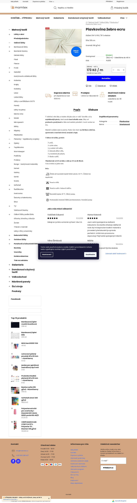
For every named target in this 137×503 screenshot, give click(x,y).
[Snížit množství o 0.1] (113, 69)
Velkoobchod (19, 276)
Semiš (16, 177)
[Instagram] (18, 461)
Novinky (17, 248)
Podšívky (17, 156)
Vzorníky (18, 252)
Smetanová (125, 124)
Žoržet (16, 223)
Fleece (16, 63)
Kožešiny (17, 89)
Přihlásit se (108, 468)
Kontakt (25, 2)
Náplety (17, 130)
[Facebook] (13, 461)
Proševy (17, 160)
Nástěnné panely (21, 281)
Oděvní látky (19, 43)
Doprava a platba (39, 2)
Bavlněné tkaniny (21, 51)
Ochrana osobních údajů (79, 461)
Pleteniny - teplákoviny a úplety (26, 139)
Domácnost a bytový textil (23, 271)
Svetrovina (18, 193)
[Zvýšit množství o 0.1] (123, 69)
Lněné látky (18, 97)
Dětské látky (19, 55)
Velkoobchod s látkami (79, 466)
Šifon (16, 202)
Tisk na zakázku (21, 260)
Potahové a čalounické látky (26, 244)
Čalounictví (75, 472)
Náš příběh (14, 2)
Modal (16, 118)
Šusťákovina (18, 189)
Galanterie (18, 264)
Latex (16, 93)
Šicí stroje (17, 286)
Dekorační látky (21, 235)
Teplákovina (19, 147)
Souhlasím (90, 254)
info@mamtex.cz (22, 451)
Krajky (16, 84)
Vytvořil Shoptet (120, 501)
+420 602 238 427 (22, 455)
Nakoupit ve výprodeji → (10, 499)
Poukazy (16, 291)
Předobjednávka (21, 38)
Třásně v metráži (20, 227)
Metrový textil (19, 29)
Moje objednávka (77, 483)
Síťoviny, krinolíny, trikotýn (24, 218)
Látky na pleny (19, 110)
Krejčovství (74, 480)
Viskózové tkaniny (21, 210)
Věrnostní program (77, 469)
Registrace (120, 1)
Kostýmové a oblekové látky (25, 76)
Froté (16, 68)
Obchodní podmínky (78, 458)
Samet (16, 168)
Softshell (17, 185)
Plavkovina (18, 135)
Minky (16, 126)
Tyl (15, 206)
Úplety (16, 143)
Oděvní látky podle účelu (24, 214)
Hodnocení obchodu (78, 464)
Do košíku (106, 78)
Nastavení (46, 254)
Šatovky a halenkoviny (23, 197)
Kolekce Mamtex (21, 256)
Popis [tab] (77, 109)
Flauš (16, 59)
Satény (16, 172)
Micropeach (19, 122)
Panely (16, 105)
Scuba (16, 181)
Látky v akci (19, 34)
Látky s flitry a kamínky (23, 231)
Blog (72, 478)
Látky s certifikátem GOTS (24, 101)
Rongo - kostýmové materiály (26, 164)
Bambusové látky (21, 47)
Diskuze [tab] (93, 109)
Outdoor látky (20, 239)
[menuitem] (21, 18)
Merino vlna (18, 114)
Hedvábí (17, 72)
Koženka (17, 80)
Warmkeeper (19, 151)
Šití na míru (75, 475)
